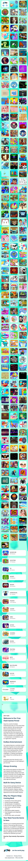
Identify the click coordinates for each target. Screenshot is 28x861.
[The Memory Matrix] (14, 117)
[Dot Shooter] (14, 157)
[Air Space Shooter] (5, 117)
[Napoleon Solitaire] (5, 432)
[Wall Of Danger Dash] (14, 214)
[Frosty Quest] (23, 359)
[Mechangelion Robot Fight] (5, 521)
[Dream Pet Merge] (23, 20)
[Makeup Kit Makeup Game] (5, 311)
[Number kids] (5, 181)
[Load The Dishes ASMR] (14, 238)
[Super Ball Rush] (23, 246)
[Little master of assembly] (23, 198)
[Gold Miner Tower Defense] (14, 133)
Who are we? (19, 857)
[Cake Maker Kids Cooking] (23, 125)
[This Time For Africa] (23, 60)
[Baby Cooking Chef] (5, 383)
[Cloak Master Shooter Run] (5, 262)
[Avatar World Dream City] (5, 319)
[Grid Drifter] (14, 246)
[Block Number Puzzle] (5, 440)
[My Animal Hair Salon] (23, 101)
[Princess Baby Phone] (23, 327)
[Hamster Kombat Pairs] (5, 198)
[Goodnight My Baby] (14, 28)
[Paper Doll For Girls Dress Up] (5, 238)
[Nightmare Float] (14, 125)
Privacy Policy (18, 856)
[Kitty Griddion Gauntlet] (23, 416)
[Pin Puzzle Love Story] (23, 109)
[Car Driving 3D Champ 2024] (23, 93)
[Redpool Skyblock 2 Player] (14, 173)
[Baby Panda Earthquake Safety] (23, 165)
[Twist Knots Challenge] (5, 246)
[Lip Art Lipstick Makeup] (5, 335)
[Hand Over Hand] (23, 537)
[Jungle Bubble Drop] (14, 165)
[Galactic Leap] (14, 327)
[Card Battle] (23, 311)
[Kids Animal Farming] (14, 60)
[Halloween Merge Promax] (23, 529)
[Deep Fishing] (5, 367)
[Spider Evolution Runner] (23, 480)
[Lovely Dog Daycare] (14, 383)
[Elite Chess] (14, 20)
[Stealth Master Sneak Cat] (14, 400)
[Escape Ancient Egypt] (23, 141)
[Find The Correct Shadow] (5, 391)
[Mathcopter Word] (14, 303)
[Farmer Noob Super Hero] (5, 303)
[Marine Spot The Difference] (5, 472)
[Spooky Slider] (23, 270)
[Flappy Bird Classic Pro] (5, 529)
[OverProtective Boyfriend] (5, 149)
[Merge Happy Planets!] (23, 214)
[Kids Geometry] (5, 254)
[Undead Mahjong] (14, 222)
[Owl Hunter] (23, 4)
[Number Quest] (14, 149)
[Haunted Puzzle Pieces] (5, 513)
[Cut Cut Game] (14, 311)
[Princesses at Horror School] (14, 464)
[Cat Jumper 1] (23, 488)
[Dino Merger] (5, 222)
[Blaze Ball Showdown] (5, 12)
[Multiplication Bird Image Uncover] (14, 198)
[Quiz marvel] (23, 76)
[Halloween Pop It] (23, 472)
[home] (3, 5)
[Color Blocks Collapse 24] (14, 141)
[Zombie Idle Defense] (23, 400)
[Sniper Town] (5, 505)
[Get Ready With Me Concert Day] (23, 408)
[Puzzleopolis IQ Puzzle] (14, 12)
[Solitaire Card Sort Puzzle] (5, 400)
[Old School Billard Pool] (23, 521)
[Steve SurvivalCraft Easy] (23, 383)
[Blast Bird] (14, 351)
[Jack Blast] (5, 20)
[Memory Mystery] (14, 286)
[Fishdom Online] (14, 4)
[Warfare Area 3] (23, 278)
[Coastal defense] (5, 165)
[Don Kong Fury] (14, 367)
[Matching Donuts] (5, 84)
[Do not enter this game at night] (5, 286)
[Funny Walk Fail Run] (14, 424)
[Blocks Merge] (5, 351)
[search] (6, 5)
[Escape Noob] (23, 52)
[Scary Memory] (5, 464)
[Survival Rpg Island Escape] (5, 545)
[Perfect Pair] (23, 464)
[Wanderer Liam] (23, 173)
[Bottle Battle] (5, 125)
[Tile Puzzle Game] (14, 93)
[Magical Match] (14, 68)
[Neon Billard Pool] (23, 36)
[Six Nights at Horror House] (14, 488)
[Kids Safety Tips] (23, 189)
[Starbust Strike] (14, 230)
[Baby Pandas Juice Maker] (5, 448)
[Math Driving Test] (23, 238)
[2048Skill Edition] (23, 12)
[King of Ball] (23, 262)
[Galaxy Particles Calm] (23, 68)
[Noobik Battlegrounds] (23, 351)
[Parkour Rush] (23, 222)
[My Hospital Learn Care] (23, 424)
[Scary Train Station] (14, 440)
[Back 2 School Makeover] (5, 109)
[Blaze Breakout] (14, 496)
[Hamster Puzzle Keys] (14, 391)
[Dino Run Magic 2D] (5, 173)
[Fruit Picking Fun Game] (14, 537)
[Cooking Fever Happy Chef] (5, 424)
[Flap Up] (5, 537)
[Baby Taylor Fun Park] (14, 416)
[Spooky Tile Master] (14, 359)
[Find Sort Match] (14, 262)
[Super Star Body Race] (23, 286)
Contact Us (9, 856)
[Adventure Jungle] (5, 60)
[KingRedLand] (5, 278)
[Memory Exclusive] (23, 117)
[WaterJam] (23, 505)
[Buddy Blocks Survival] (5, 28)
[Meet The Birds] (5, 206)
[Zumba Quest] (5, 214)
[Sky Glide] (14, 84)
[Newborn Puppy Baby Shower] (23, 254)
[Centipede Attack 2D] (14, 456)
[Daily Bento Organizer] (14, 343)
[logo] (5, 3)
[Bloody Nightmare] (23, 335)
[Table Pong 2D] (23, 375)
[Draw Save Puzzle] (14, 278)
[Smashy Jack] (14, 513)
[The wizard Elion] (14, 44)
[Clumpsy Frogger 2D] (14, 432)
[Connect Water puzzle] (14, 335)
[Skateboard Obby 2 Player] (14, 480)
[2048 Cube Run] (23, 391)
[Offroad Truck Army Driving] (23, 28)
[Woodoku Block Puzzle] (5, 157)
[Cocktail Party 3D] (14, 109)
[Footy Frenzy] (23, 303)
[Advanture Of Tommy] (23, 149)
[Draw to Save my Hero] (23, 157)
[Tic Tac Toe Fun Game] (5, 93)
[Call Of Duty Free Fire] (14, 36)
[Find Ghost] (14, 521)
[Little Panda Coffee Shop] (5, 488)
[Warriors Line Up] (5, 141)
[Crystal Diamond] (14, 408)
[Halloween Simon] (5, 496)
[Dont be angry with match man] (23, 181)
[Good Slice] (23, 343)
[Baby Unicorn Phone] (14, 189)
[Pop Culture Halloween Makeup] (23, 319)
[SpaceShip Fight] (5, 68)
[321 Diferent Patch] (5, 480)
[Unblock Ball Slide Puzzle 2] (5, 295)
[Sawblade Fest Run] (23, 440)
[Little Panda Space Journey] (14, 375)
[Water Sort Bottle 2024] (5, 52)
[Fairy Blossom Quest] (14, 319)
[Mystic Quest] (14, 52)
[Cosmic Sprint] (23, 133)
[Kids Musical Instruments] (5, 359)
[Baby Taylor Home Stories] (5, 76)
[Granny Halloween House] (14, 505)
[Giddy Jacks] (5, 327)
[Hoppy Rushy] (14, 472)
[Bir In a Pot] (23, 295)
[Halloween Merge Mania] (23, 496)
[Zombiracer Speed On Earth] (5, 270)
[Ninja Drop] (5, 416)
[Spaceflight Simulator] (14, 76)
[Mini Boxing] (14, 181)
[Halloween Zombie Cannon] (23, 448)
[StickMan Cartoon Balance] (5, 101)
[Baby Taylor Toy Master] (14, 101)
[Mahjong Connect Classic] (5, 375)
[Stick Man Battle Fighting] (5, 189)
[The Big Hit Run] (5, 36)
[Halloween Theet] (5, 456)
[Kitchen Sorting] (14, 448)
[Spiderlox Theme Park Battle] (23, 230)
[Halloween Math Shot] (14, 270)
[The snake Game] (5, 44)
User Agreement (9, 857)
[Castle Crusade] (14, 254)
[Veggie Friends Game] (5, 230)
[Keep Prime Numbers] (23, 367)
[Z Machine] (5, 133)
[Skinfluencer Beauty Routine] (23, 513)
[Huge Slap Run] (23, 206)
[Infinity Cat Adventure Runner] (23, 432)
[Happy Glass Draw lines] (5, 343)
